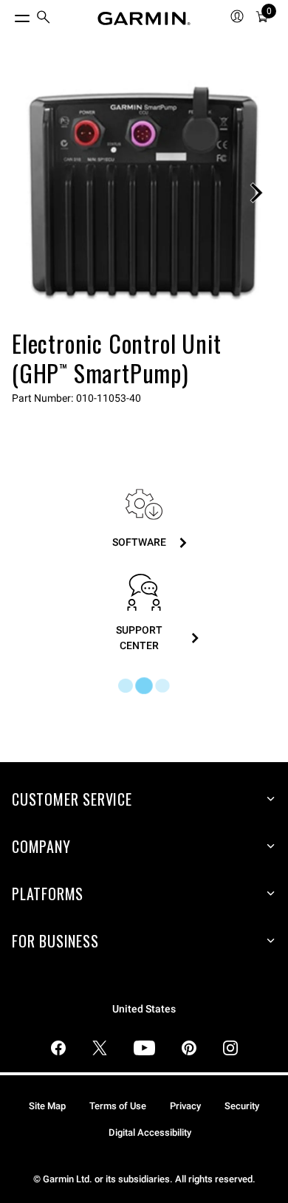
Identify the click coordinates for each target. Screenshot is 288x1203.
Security (241, 1105)
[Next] (256, 193)
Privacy (185, 1105)
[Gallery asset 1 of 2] (144, 193)
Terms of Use (117, 1105)
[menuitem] (43, 19)
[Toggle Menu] (9, 15)
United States (144, 1009)
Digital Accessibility (150, 1132)
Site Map (47, 1105)
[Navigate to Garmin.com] (144, 18)
